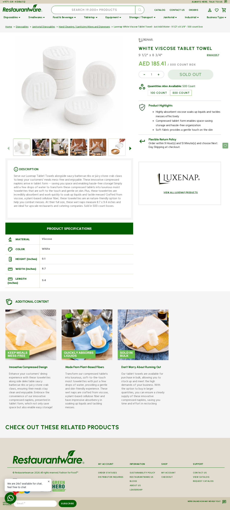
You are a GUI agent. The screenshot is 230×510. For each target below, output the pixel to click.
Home (8, 27)
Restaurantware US (141, 477)
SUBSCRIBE (67, 503)
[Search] (139, 10)
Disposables (22, 27)
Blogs (133, 481)
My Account (168, 473)
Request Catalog (203, 481)
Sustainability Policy (142, 473)
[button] (209, 10)
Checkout (167, 477)
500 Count (188, 86)
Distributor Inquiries (110, 477)
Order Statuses (107, 473)
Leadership (136, 490)
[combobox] (97, 10)
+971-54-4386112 (14, 1)
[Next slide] (130, 148)
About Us (135, 486)
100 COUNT (159, 92)
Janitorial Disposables (43, 27)
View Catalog (201, 477)
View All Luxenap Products (181, 192)
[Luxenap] (149, 42)
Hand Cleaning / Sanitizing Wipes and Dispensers (84, 27)
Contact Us (200, 473)
